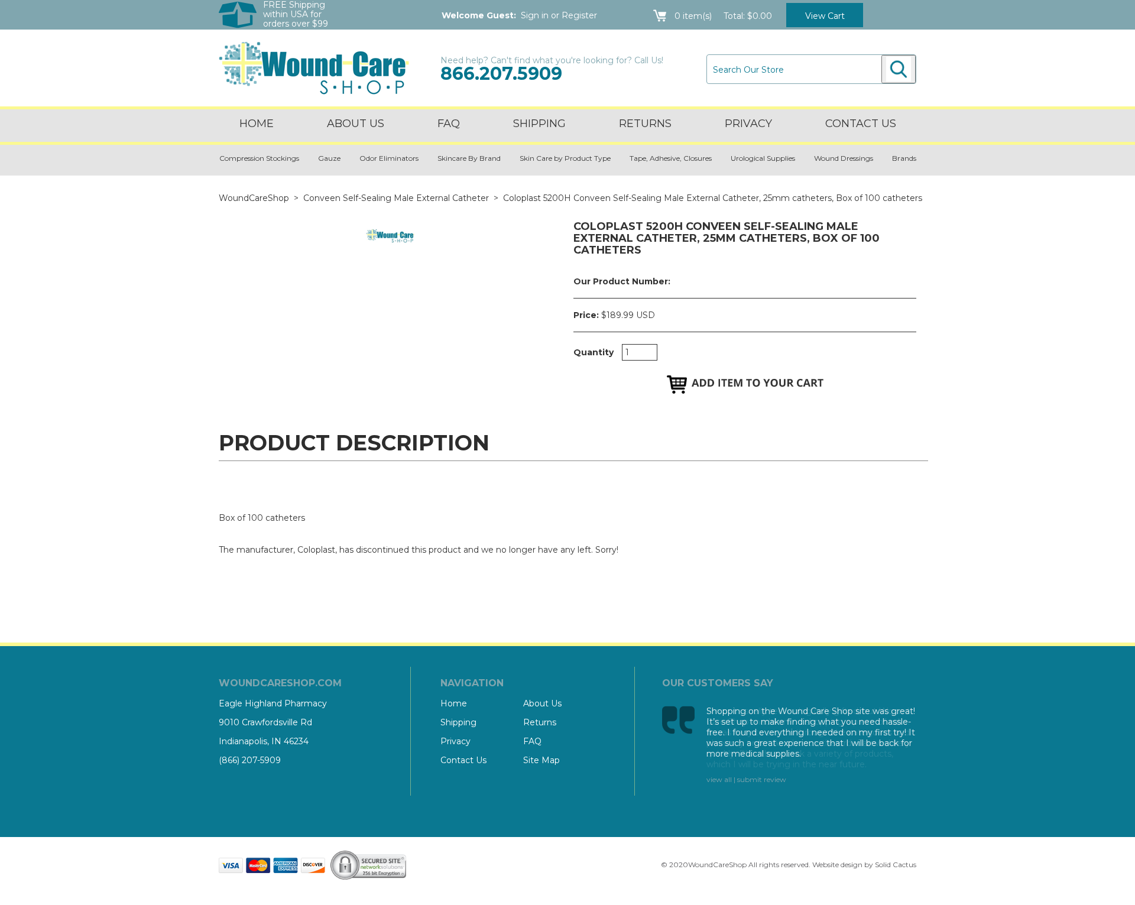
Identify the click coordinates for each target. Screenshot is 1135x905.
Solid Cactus (895, 864)
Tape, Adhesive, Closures (671, 158)
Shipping (539, 123)
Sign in (535, 15)
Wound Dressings (843, 158)
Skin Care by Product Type (565, 158)
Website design (837, 864)
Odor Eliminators (389, 158)
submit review (761, 779)
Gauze (329, 158)
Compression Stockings (259, 158)
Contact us (860, 123)
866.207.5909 (501, 74)
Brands (904, 158)
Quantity (593, 352)
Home (256, 123)
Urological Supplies (763, 158)
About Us (355, 123)
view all (719, 779)
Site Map (541, 760)
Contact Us (463, 760)
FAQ (448, 123)
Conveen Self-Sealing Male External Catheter (396, 198)
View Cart (825, 16)
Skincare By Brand (469, 158)
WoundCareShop (254, 198)
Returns (645, 123)
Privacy (748, 123)
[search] (898, 69)
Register (579, 15)
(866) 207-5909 (250, 760)
